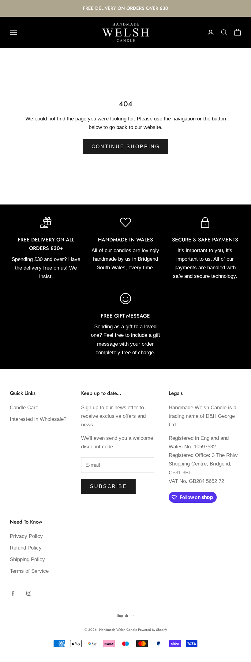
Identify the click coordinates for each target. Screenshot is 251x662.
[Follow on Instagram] (29, 593)
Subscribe (108, 486)
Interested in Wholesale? (38, 419)
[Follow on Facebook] (13, 593)
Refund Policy (26, 548)
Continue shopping (126, 146)
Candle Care (24, 407)
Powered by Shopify (152, 629)
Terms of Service (29, 571)
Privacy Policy (26, 536)
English (122, 615)
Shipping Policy (27, 559)
